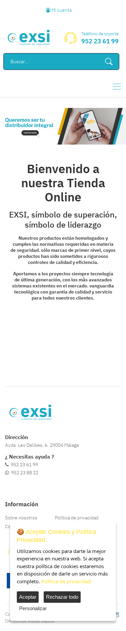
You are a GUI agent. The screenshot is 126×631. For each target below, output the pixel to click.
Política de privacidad (76, 518)
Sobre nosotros (21, 518)
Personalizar (33, 608)
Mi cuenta (61, 10)
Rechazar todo (62, 597)
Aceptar (27, 597)
